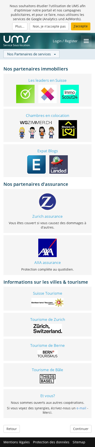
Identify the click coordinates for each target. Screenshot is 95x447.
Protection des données (51, 442)
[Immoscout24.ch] (69, 93)
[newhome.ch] (25, 93)
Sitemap (79, 442)
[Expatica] (36, 164)
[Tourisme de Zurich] (47, 328)
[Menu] (86, 41)
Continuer (81, 429)
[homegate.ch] (47, 93)
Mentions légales (16, 442)
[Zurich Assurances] (47, 201)
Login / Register (65, 41)
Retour (11, 429)
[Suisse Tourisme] (47, 302)
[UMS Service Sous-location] (16, 41)
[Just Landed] (58, 164)
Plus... (19, 26)
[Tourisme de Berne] (47, 353)
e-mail (81, 408)
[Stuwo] (68, 129)
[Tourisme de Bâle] (48, 378)
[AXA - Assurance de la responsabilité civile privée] (47, 247)
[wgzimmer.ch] (36, 129)
